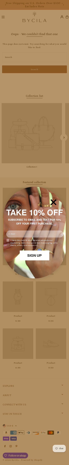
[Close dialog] (53, 202)
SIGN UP (34, 255)
